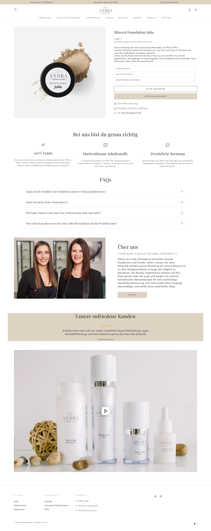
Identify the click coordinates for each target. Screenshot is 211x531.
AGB (16, 501)
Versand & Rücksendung (56, 505)
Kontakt (132, 295)
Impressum (19, 509)
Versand (126, 42)
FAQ (47, 509)
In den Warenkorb (155, 89)
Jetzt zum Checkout (155, 96)
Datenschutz (20, 505)
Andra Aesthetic (26, 522)
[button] (15, 9)
